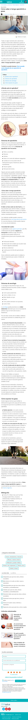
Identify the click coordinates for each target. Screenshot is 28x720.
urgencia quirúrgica (17, 229)
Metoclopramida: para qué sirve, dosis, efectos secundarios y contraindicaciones (14, 586)
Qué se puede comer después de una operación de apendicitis (12, 68)
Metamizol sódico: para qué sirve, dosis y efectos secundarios (14, 595)
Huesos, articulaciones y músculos (14, 557)
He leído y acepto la (8, 681)
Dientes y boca (21, 566)
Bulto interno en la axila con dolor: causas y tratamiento (13, 582)
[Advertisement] (14, 534)
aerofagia (5, 307)
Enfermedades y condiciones (6, 5)
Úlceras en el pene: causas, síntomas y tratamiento (12, 604)
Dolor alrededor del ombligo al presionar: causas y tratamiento (19, 644)
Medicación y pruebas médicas (14, 563)
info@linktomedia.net (7, 692)
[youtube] (6, 709)
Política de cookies (15, 718)
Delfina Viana (7, 14)
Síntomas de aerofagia (10, 81)
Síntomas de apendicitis (11, 79)
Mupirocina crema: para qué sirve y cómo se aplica (15, 607)
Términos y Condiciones (16, 717)
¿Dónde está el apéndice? (11, 77)
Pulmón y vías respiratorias (9, 566)
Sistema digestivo (16, 5)
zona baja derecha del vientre (18, 219)
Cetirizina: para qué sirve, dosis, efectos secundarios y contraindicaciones (12, 591)
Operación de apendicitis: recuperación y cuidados (18, 617)
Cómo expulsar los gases (11, 83)
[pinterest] (9, 709)
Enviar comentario (20, 681)
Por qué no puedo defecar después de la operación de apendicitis (20, 636)
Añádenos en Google (21, 37)
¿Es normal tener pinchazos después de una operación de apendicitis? (20, 626)
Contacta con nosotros (6, 717)
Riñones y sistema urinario (14, 560)
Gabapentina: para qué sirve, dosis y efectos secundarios (13, 578)
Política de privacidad (6, 718)
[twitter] (3, 709)
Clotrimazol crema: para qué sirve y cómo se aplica (13, 599)
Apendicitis (22, 5)
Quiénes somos (18, 714)
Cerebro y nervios (14, 568)
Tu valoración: (13, 674)
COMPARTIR (21, 2)
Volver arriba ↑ (14, 700)
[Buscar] (26, 2)
